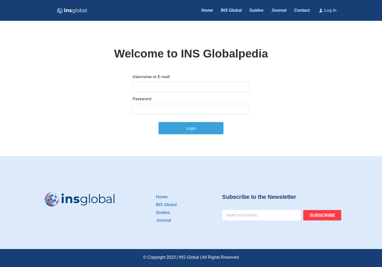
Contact (302, 10)
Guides (256, 10)
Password (142, 98)
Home (207, 10)
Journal (278, 10)
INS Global (231, 10)
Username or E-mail (151, 76)
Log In (330, 10)
